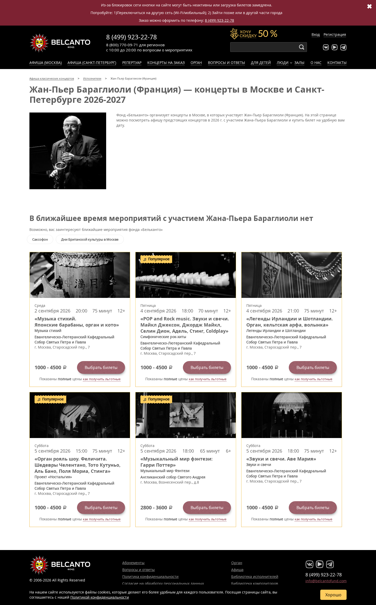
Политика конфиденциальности (150, 576)
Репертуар (131, 62)
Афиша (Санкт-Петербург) (92, 62)
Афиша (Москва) (45, 62)
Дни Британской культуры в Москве (89, 239)
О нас (316, 62)
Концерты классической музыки (60, 43)
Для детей (261, 62)
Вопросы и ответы (226, 62)
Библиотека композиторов (254, 583)
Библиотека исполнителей (254, 576)
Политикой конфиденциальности (99, 597)
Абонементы (133, 562)
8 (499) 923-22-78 (219, 20)
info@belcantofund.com (326, 580)
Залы (299, 62)
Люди (283, 62)
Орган (196, 62)
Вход (316, 34)
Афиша (237, 569)
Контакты (337, 62)
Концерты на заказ (166, 62)
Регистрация (335, 34)
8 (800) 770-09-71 (122, 44)
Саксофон (40, 239)
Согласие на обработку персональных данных (163, 583)
